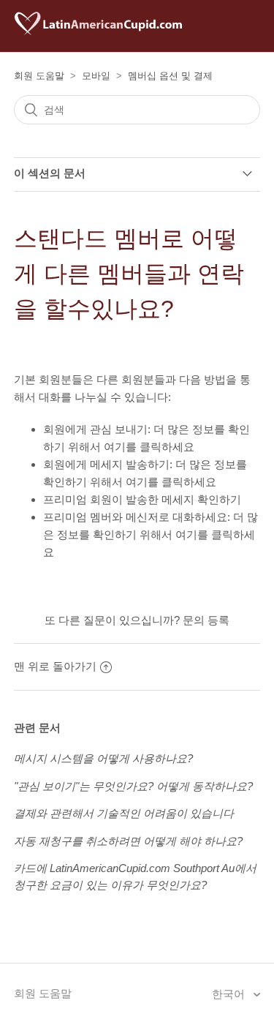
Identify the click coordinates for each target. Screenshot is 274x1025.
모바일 (96, 75)
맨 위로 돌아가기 (55, 666)
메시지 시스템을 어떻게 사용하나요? (103, 758)
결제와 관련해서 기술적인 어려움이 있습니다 (124, 813)
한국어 (230, 994)
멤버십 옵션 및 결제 (170, 75)
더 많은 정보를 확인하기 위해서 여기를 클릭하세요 (150, 534)
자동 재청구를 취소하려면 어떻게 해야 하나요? (128, 841)
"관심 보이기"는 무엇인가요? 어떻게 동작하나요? (133, 786)
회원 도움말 (39, 75)
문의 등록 (206, 620)
